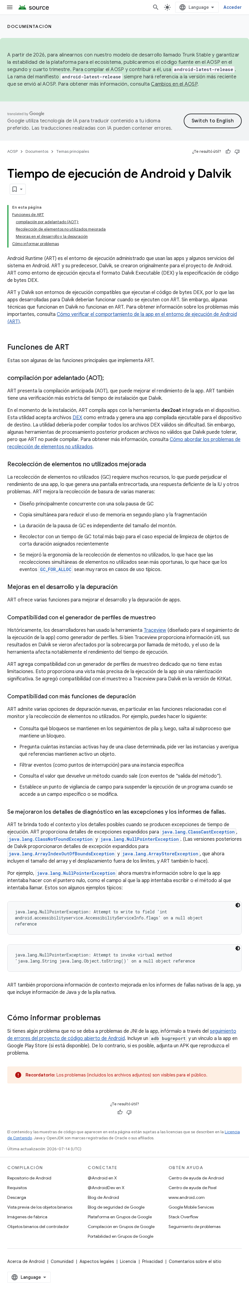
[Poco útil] (237, 151)
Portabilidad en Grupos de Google (120, 1236)
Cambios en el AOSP (174, 84)
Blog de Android (103, 1197)
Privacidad (152, 1261)
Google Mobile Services (191, 1207)
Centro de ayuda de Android (196, 1178)
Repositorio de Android (29, 1178)
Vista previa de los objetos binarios (39, 1207)
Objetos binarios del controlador (38, 1226)
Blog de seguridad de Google (116, 1207)
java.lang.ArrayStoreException (160, 854)
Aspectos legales (97, 1261)
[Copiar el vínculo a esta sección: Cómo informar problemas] (107, 1018)
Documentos (37, 151)
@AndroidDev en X (106, 1187)
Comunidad (62, 1261)
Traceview (155, 630)
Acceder (232, 7)
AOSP (12, 151)
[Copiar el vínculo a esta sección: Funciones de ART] (75, 347)
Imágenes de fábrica (27, 1217)
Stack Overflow (183, 1217)
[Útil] (228, 151)
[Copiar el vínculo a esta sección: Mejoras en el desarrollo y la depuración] (124, 587)
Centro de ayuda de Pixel (193, 1187)
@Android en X (102, 1178)
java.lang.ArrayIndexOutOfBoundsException (61, 854)
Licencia (128, 1261)
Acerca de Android (26, 1261)
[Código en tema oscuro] (237, 905)
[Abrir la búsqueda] (155, 7)
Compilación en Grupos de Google (121, 1226)
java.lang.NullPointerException (140, 839)
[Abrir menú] (10, 7)
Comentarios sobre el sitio (195, 1261)
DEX (77, 418)
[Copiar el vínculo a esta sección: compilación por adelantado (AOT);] (110, 378)
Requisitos (17, 1187)
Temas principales (72, 151)
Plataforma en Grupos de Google (120, 1217)
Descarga (16, 1197)
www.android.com (187, 1197)
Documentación (29, 26)
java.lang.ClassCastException (198, 832)
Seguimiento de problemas (194, 1226)
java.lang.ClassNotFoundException (51, 839)
